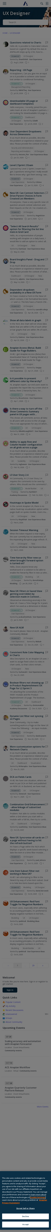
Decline (25, 1216)
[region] (25, 1200)
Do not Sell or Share (25, 1208)
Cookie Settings (37, 1197)
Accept (25, 1224)
